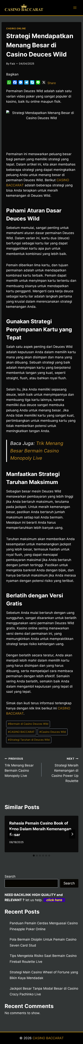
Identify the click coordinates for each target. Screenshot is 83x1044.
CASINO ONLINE (16, 28)
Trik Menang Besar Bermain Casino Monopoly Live (36, 451)
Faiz (12, 63)
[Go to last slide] (11, 834)
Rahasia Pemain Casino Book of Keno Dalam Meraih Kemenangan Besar (40, 829)
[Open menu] (74, 8)
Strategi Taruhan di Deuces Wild (29, 739)
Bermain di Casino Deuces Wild (28, 723)
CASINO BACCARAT (21, 731)
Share (51, 83)
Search (10, 876)
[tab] (34, 855)
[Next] (72, 834)
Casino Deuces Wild (52, 731)
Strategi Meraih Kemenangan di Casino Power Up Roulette (65, 770)
